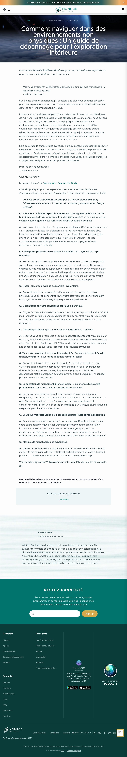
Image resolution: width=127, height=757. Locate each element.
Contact (6, 683)
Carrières (7, 688)
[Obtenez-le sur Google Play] (72, 688)
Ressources (41, 634)
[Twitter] (109, 733)
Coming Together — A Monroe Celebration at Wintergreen (63, 3)
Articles (6, 662)
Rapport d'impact (74, 751)
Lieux (5, 699)
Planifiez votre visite (44, 640)
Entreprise (8, 676)
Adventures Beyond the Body (60, 183)
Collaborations (9, 651)
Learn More (63, 499)
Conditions (7, 710)
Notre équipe (8, 694)
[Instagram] (95, 733)
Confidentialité (39, 733)
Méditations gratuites (45, 646)
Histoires (39, 662)
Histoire (6, 640)
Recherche (8, 634)
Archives (7, 716)
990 (62, 751)
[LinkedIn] (114, 733)
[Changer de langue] (4, 9)
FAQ (5, 705)
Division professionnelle (13, 657)
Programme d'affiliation (46, 668)
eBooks (39, 651)
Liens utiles (41, 657)
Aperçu (6, 646)
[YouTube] (99, 733)
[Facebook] (104, 733)
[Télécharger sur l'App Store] (85, 688)
